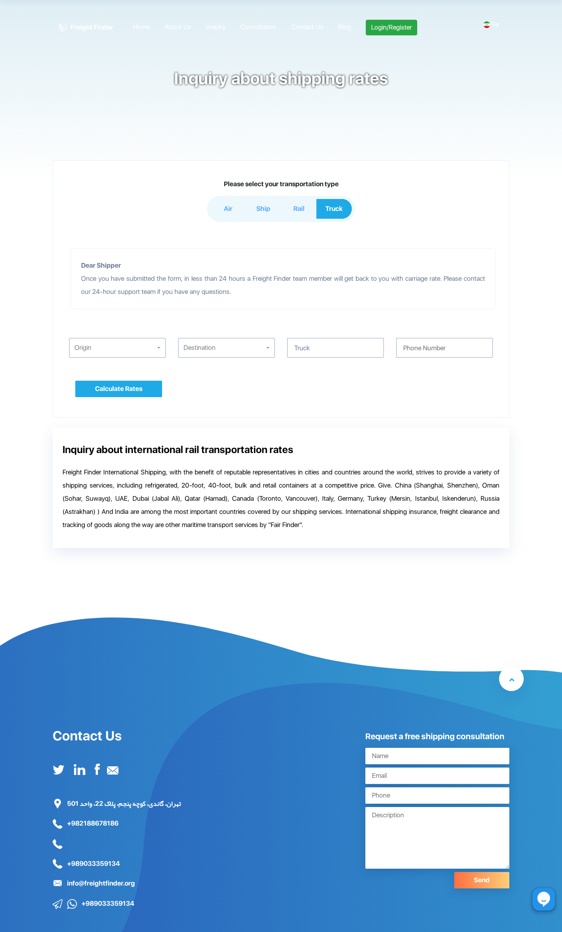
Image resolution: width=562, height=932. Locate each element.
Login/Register (391, 27)
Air (228, 209)
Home (141, 27)
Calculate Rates (118, 389)
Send (482, 880)
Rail (298, 209)
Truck (334, 209)
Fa (495, 24)
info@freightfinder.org (100, 883)
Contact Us (307, 27)
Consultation (258, 27)
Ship (263, 209)
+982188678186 (92, 823)
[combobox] (117, 348)
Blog (344, 27)
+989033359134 (93, 863)
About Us (178, 27)
